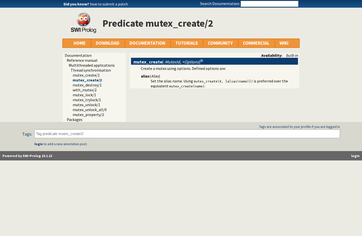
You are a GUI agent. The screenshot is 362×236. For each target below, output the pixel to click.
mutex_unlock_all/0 (90, 109)
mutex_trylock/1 (87, 99)
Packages (74, 119)
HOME (80, 43)
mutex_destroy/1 (87, 84)
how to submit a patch (109, 3)
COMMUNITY (220, 43)
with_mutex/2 (85, 89)
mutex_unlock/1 (86, 104)
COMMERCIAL (256, 43)
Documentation (78, 55)
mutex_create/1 (86, 75)
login (38, 144)
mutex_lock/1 (84, 94)
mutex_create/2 (87, 80)
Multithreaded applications (92, 65)
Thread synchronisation (91, 70)
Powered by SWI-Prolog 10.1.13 (27, 156)
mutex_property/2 (88, 114)
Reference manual (82, 60)
